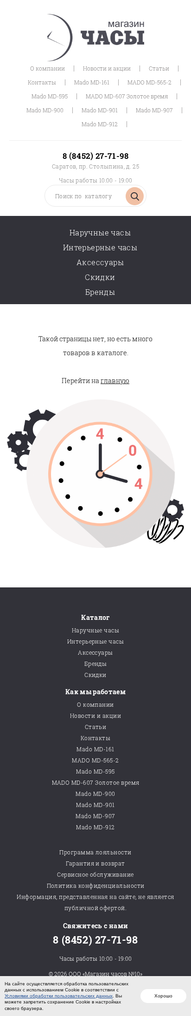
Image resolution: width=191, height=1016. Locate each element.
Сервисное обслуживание (95, 874)
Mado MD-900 (45, 110)
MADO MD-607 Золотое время (127, 96)
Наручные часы (100, 232)
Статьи (159, 68)
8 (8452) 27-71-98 (95, 155)
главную (115, 380)
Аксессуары (100, 262)
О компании (47, 68)
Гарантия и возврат (95, 863)
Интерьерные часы (100, 247)
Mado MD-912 (100, 124)
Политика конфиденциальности (96, 885)
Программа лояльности (95, 852)
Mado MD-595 (50, 96)
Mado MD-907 (154, 110)
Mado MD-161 (91, 82)
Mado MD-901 (100, 110)
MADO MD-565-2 (149, 82)
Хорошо (163, 995)
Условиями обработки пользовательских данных (59, 995)
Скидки (100, 277)
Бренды (100, 292)
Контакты (42, 82)
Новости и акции (107, 68)
